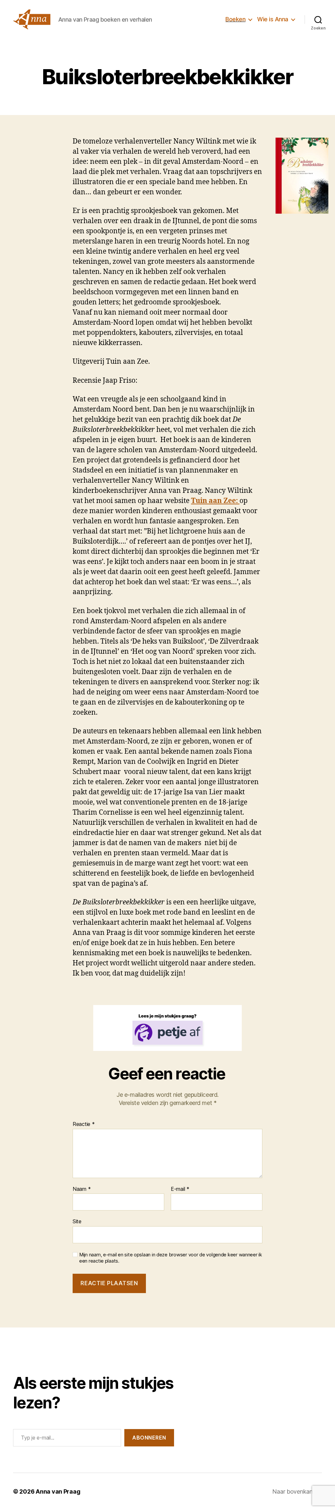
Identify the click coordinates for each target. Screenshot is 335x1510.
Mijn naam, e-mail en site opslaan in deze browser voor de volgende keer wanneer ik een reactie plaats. (170, 1258)
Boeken (235, 19)
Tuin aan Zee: (215, 500)
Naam (82, 1189)
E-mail (180, 1189)
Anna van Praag (58, 1491)
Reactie (84, 1124)
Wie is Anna (272, 19)
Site (77, 1221)
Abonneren (149, 1437)
